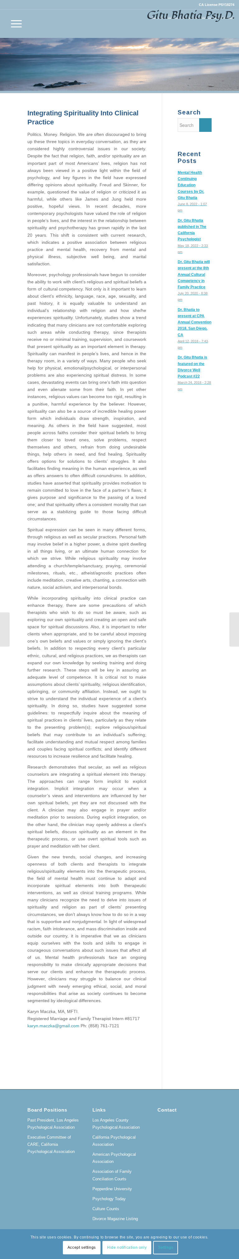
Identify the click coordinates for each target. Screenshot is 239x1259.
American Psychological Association (114, 1158)
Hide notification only (127, 1247)
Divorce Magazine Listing (115, 1218)
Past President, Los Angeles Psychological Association (53, 1124)
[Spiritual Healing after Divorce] (5, 629)
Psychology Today (109, 1198)
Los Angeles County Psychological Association (116, 1124)
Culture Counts (105, 1208)
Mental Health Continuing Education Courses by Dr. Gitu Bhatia (191, 185)
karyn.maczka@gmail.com (53, 1025)
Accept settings (82, 1247)
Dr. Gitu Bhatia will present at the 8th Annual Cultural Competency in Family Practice (194, 274)
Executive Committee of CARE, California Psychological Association (51, 1144)
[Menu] (13, 24)
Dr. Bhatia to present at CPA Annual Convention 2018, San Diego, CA (194, 322)
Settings (165, 1247)
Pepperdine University (112, 1189)
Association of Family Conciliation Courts (112, 1175)
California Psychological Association (114, 1141)
